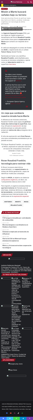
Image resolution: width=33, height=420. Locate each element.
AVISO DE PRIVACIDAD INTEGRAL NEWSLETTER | (14, 404)
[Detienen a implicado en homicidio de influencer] (16, 316)
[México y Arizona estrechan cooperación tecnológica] (6, 340)
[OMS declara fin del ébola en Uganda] (27, 330)
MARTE (18, 202)
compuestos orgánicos (9, 180)
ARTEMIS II (8, 202)
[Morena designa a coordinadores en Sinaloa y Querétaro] (27, 283)
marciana (12, 64)
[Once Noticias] (16, 2)
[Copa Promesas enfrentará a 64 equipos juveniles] (16, 339)
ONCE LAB (4, 8)
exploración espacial (21, 196)
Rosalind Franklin (16, 205)
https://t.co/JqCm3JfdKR (14, 95)
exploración (17, 126)
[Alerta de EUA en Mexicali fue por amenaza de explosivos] (27, 310)
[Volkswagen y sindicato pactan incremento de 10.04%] (6, 308)
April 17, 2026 (16, 103)
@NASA (18, 81)
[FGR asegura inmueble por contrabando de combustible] (16, 291)
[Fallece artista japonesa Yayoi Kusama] (6, 280)
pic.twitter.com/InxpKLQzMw (15, 97)
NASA (26, 202)
